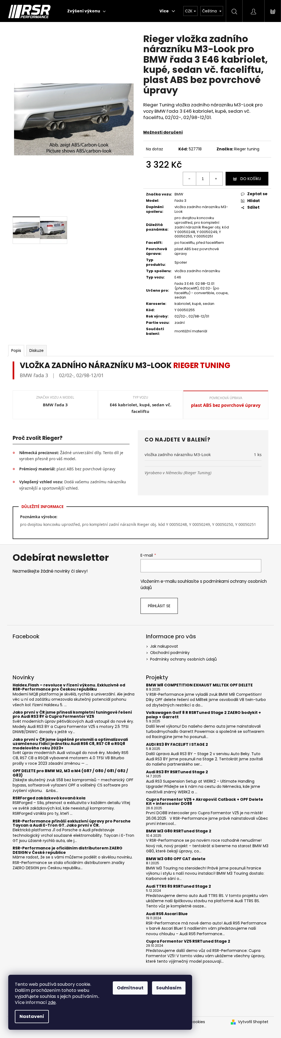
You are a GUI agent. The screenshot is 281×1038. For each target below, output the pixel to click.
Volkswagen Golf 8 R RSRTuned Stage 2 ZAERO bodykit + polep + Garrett (203, 715)
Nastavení (31, 1016)
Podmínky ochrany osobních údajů (183, 659)
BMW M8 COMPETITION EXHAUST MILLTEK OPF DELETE (199, 685)
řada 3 (180, 200)
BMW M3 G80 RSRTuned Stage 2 (178, 831)
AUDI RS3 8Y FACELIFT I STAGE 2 (177, 744)
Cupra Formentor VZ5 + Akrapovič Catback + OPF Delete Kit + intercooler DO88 (204, 801)
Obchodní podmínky (170, 652)
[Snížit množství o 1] (189, 178)
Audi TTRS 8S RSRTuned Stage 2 (178, 886)
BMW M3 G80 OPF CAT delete (176, 859)
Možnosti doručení (163, 132)
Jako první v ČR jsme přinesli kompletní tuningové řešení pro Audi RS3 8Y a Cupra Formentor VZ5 (72, 714)
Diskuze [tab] (36, 350)
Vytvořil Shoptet (253, 1022)
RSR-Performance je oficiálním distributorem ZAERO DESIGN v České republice (67, 850)
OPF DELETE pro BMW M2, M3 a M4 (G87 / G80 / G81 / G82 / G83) (70, 773)
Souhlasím (168, 988)
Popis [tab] (16, 350)
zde (52, 1002)
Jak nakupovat (164, 646)
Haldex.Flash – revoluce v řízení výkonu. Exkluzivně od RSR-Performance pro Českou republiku (69, 687)
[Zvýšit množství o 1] (216, 178)
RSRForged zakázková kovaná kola (49, 798)
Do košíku (250, 178)
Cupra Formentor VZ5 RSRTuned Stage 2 (188, 941)
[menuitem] (86, 11)
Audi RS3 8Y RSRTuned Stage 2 (177, 772)
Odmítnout (130, 988)
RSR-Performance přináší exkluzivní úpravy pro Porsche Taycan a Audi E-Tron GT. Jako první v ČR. (72, 823)
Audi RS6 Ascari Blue (167, 914)
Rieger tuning (246, 149)
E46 (178, 277)
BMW (179, 194)
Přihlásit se (159, 606)
